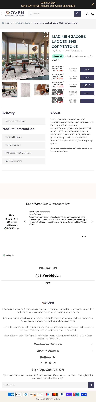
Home (8, 23)
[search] (53, 14)
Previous (3, 57)
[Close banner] (93, 4)
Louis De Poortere (69, 50)
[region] (48, 4)
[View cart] (92, 13)
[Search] (77, 14)
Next (47, 57)
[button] (25, 221)
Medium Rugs (23, 23)
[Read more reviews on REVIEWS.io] (11, 228)
